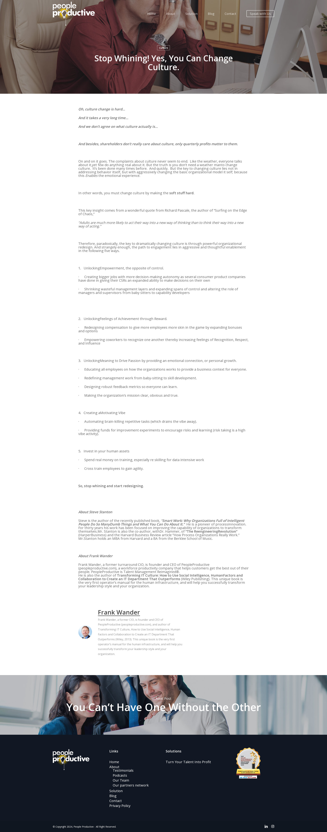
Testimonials (123, 770)
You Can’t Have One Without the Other (163, 705)
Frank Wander (119, 612)
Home (114, 762)
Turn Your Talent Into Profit (188, 762)
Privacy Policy (119, 805)
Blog (112, 796)
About (114, 767)
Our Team (121, 780)
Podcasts (120, 775)
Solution (116, 791)
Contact (115, 801)
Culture (163, 47)
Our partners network (131, 785)
